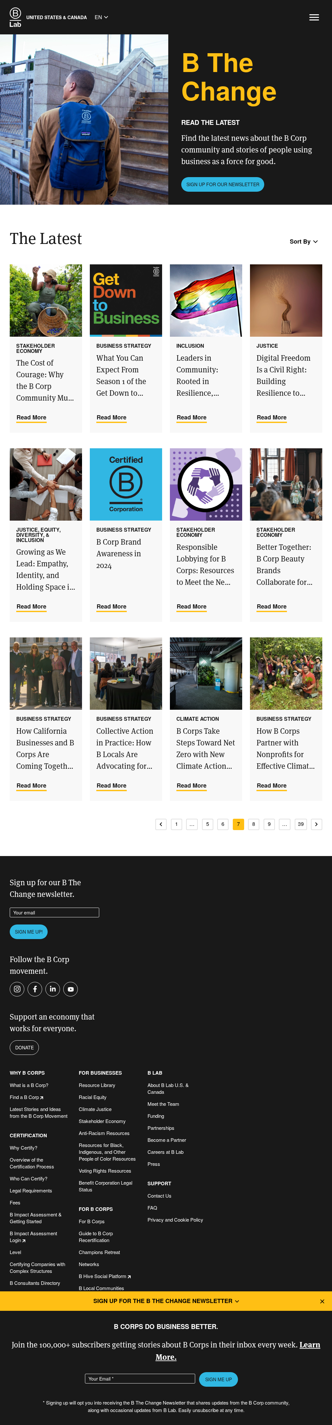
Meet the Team (163, 1103)
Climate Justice (95, 1108)
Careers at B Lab (166, 1151)
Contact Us (160, 1195)
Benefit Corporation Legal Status (105, 1186)
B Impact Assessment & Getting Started (36, 1218)
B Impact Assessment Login (33, 1236)
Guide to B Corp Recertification (96, 1236)
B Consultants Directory (35, 1282)
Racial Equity (93, 1096)
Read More (31, 417)
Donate (24, 1047)
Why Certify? (23, 1147)
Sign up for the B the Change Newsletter (162, 1301)
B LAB (155, 1072)
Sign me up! (29, 931)
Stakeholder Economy (102, 1120)
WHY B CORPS (27, 1072)
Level (15, 1252)
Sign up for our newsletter (222, 184)
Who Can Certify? (28, 1178)
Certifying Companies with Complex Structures (37, 1267)
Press (154, 1163)
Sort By (300, 241)
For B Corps (92, 1221)
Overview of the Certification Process (32, 1163)
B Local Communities (101, 1288)
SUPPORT (159, 1183)
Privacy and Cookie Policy (175, 1219)
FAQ (152, 1207)
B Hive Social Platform (102, 1276)
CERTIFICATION (28, 1135)
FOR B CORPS (96, 1209)
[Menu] (314, 17)
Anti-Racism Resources (104, 1132)
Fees (15, 1202)
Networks (89, 1264)
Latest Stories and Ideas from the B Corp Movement (38, 1112)
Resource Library (97, 1084)
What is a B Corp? (29, 1084)
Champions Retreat (99, 1252)
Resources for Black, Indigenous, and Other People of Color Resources (107, 1151)
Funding (156, 1115)
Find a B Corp (24, 1096)
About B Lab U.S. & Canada (168, 1088)
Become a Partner (167, 1139)
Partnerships (161, 1127)
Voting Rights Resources (105, 1170)
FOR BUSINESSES (100, 1072)
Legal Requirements (31, 1190)
